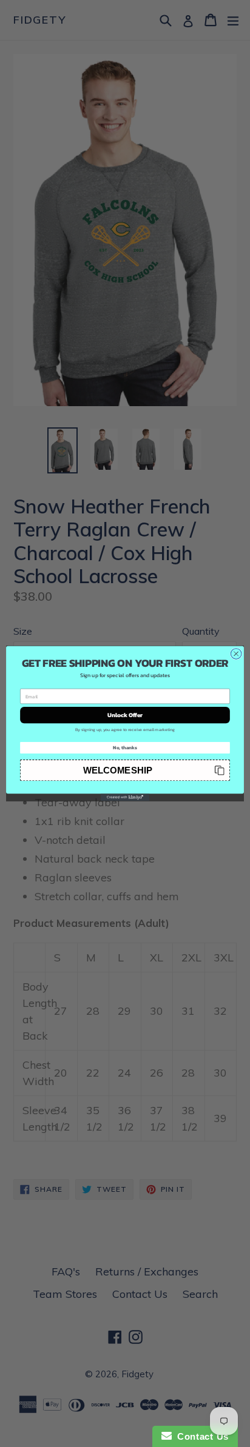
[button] (125, 770)
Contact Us (200, 1436)
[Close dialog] (236, 654)
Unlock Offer (125, 715)
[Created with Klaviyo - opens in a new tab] (125, 797)
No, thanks (125, 747)
